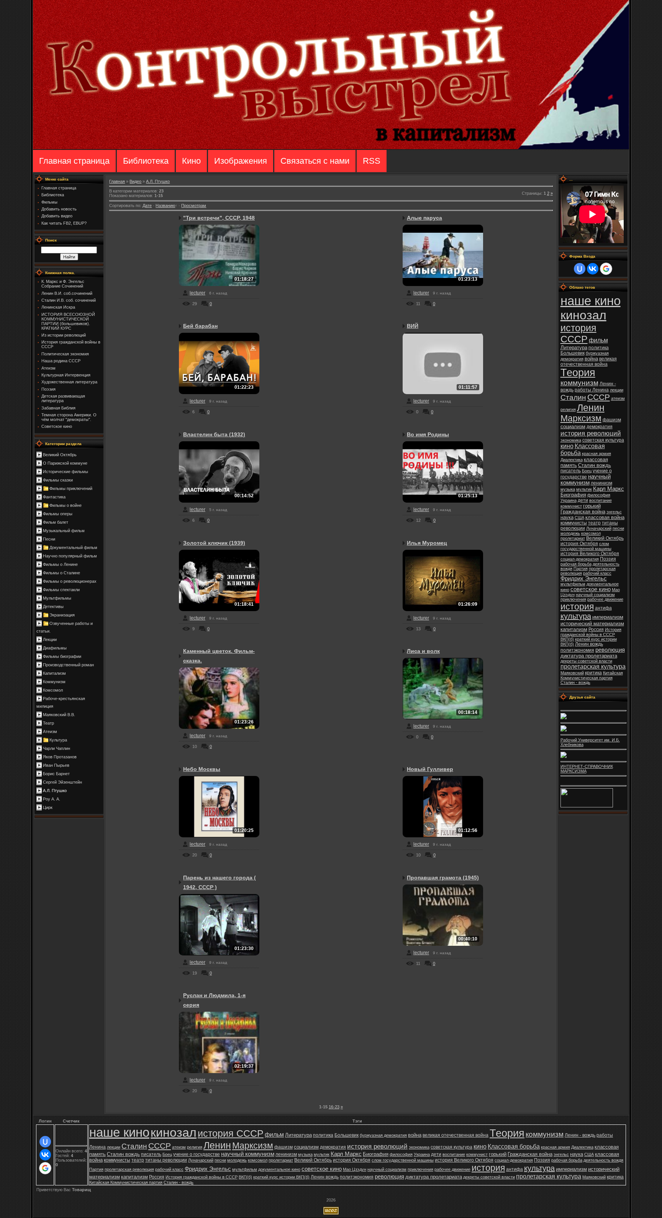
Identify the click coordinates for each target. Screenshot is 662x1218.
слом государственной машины (585, 546)
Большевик (572, 353)
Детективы (53, 606)
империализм (607, 617)
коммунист (571, 506)
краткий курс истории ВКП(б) (281, 1177)
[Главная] (331, 147)
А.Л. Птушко (55, 790)
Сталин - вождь (575, 682)
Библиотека (146, 161)
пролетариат (572, 538)
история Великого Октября (589, 553)
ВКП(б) (567, 639)
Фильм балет (55, 522)
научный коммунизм (585, 479)
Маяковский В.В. (59, 714)
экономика (570, 440)
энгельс (614, 512)
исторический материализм (592, 623)
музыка (567, 489)
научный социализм (595, 594)
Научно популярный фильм (70, 556)
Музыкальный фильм (64, 530)
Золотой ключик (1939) (214, 543)
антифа (603, 608)
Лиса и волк (423, 651)
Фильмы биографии (62, 656)
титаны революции (166, 1160)
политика (598, 347)
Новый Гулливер (430, 769)
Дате (147, 205)
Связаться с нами (314, 161)
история (577, 606)
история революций (590, 433)
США (579, 517)
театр (594, 523)
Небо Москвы (201, 769)
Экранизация (62, 615)
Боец (587, 470)
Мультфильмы (57, 598)
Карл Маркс (608, 489)
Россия (596, 629)
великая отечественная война (588, 361)
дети (583, 500)
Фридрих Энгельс (583, 578)
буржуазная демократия (383, 1135)
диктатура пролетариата (588, 656)
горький (592, 506)
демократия (600, 426)
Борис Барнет (56, 773)
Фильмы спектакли (61, 589)
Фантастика (54, 497)
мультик (584, 489)
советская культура (603, 440)
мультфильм (572, 584)
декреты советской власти (586, 661)
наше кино (590, 301)
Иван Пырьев (56, 765)
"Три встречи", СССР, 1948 (219, 218)
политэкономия (577, 650)
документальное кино (279, 1169)
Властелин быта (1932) (214, 434)
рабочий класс (597, 573)
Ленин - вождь (580, 1135)
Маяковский (572, 673)
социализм (572, 426)
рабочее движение (605, 599)
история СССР (578, 333)
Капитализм (54, 673)
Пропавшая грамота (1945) (443, 877)
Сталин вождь (594, 465)
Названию (165, 205)
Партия (581, 568)
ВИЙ (412, 326)
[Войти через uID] (579, 269)
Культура (58, 740)
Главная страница (74, 161)
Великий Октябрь (60, 454)
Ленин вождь (589, 644)
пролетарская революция (129, 1169)
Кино (191, 161)
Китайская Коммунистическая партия (591, 675)
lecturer (197, 293)
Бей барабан (200, 326)
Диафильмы (55, 648)
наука (567, 517)
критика (593, 673)
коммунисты (573, 523)
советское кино (590, 589)
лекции (616, 390)
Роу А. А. (51, 799)
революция (610, 650)
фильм (598, 340)
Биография (573, 495)
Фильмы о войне (65, 505)
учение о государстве (196, 1154)
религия (568, 409)
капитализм (573, 629)
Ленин (591, 407)
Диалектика (571, 459)
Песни (49, 539)
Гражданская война (582, 511)
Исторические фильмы (65, 471)
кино (567, 446)
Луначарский (598, 528)
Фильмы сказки (58, 480)
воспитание (600, 500)
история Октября (579, 543)
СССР (598, 397)
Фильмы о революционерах (70, 581)
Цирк (47, 807)
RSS (371, 161)
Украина (568, 500)
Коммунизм (54, 681)
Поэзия (608, 559)
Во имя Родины (428, 434)
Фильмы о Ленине (60, 564)
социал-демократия (579, 559)
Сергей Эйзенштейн (62, 782)
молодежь (570, 533)
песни (618, 528)
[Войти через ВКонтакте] (592, 269)
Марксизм (580, 418)
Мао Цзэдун (354, 1169)
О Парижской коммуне (65, 463)
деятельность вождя (603, 1160)
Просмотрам (193, 205)
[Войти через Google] (606, 269)
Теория (577, 372)
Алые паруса (424, 218)
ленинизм (601, 483)
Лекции (50, 639)
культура (575, 616)
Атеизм (50, 731)
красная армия (596, 453)
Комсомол (53, 690)
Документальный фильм (73, 547)
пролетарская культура (593, 666)
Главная (117, 181)
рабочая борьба (576, 564)
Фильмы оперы (57, 513)
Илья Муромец (427, 543)
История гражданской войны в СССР (590, 632)
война (591, 359)
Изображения (240, 161)
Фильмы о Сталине (61, 572)
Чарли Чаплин (56, 748)
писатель (570, 470)
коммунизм (579, 383)
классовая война (604, 517)
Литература (573, 347)
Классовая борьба (514, 1146)
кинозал (583, 315)
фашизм (612, 419)
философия (598, 495)
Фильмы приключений (70, 488)
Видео (135, 181)
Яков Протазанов (60, 756)
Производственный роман (68, 664)
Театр (48, 723)
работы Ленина (592, 390)
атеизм (618, 398)
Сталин (573, 397)
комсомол (591, 533)
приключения (573, 599)
